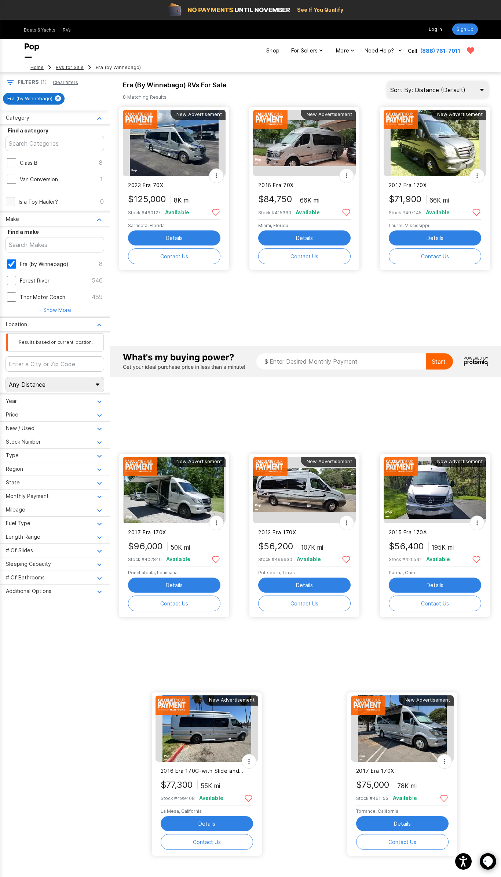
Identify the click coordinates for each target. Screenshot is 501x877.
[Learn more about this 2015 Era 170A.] (435, 490)
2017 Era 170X (408, 185)
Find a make (23, 232)
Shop (272, 50)
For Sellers (304, 50)
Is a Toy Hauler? (38, 202)
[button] (463, 861)
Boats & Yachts (39, 30)
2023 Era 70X (145, 185)
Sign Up (465, 29)
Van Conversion (39, 179)
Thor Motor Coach (42, 297)
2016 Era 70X (275, 185)
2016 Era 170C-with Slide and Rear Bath (202, 771)
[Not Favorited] (215, 211)
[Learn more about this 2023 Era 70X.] (174, 143)
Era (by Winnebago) (44, 264)
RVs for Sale (70, 67)
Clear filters (65, 82)
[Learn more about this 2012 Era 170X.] (304, 490)
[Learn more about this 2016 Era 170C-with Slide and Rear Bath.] (207, 728)
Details (174, 238)
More (342, 50)
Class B (28, 163)
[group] (34, 99)
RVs (67, 30)
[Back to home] (32, 50)
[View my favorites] (470, 50)
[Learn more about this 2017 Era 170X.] (435, 143)
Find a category (28, 130)
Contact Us (174, 256)
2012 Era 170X (277, 532)
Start (439, 361)
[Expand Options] (216, 175)
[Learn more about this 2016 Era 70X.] (304, 143)
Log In (435, 29)
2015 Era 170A (408, 532)
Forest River (35, 280)
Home (37, 67)
